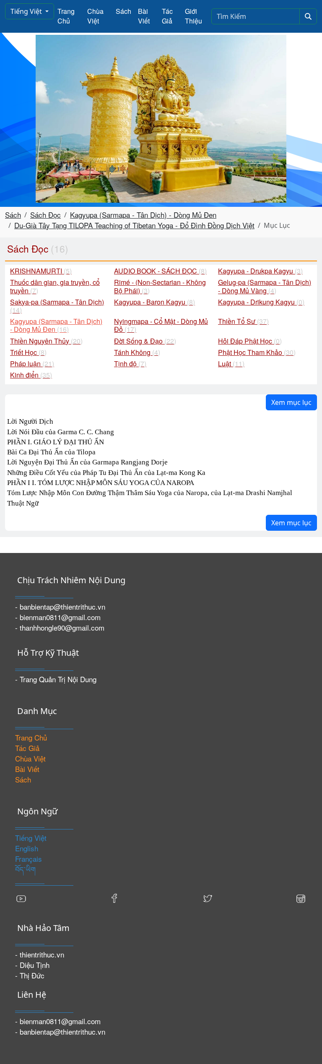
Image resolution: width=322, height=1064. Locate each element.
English (26, 848)
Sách (123, 11)
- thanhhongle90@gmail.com (59, 627)
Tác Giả (167, 16)
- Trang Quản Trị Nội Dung (55, 679)
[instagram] (300, 897)
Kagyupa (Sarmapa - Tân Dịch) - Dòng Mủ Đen (143, 214)
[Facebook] (114, 897)
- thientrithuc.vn (39, 954)
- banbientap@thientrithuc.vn (60, 606)
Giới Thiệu (193, 16)
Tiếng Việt (27, 11)
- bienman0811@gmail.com (58, 617)
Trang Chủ (66, 16)
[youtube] (21, 897)
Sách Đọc (45, 214)
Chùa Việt (95, 16)
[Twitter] (207, 897)
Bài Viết (144, 16)
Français (28, 858)
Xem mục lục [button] (291, 402)
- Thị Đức (29, 975)
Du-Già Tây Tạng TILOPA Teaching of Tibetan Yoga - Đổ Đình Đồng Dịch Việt (134, 225)
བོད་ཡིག (25, 869)
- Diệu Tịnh (32, 965)
